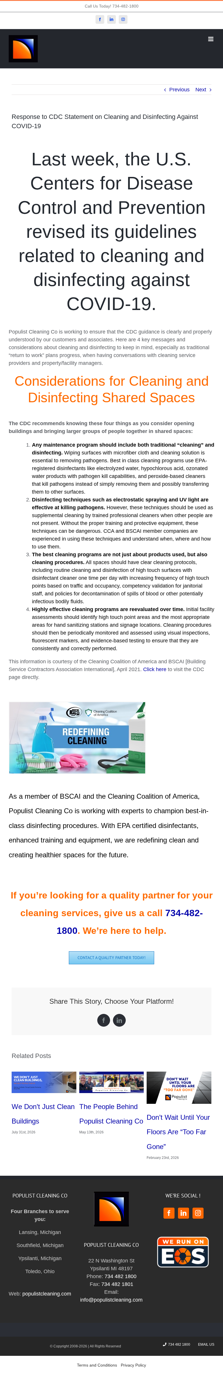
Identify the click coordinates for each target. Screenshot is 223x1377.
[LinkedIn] (183, 1202)
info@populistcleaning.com (111, 1289)
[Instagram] (198, 1202)
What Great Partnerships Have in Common (111, 1121)
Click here (154, 669)
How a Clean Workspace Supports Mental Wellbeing (44, 1121)
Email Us (205, 1334)
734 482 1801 (117, 1273)
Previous (179, 90)
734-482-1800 (125, 6)
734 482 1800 (120, 1266)
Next (200, 90)
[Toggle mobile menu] (211, 39)
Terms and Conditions (97, 1354)
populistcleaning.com (46, 1283)
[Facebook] (169, 1202)
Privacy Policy (133, 1354)
